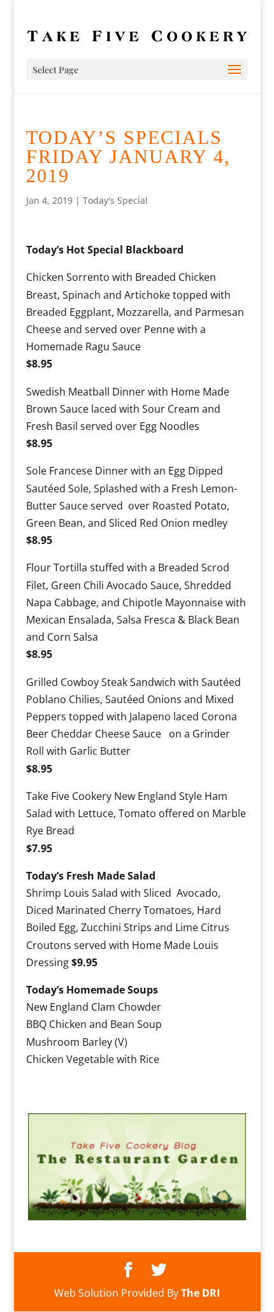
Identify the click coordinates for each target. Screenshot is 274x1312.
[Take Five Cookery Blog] (137, 1219)
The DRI (200, 1293)
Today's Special (115, 200)
